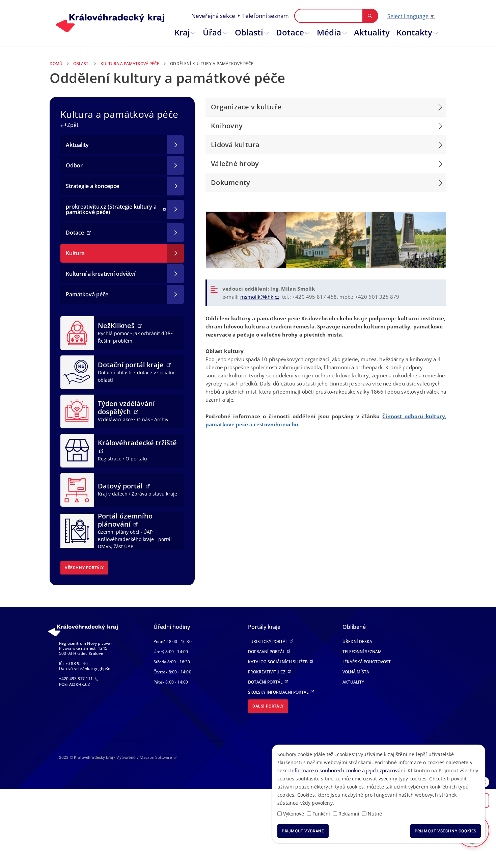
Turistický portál (268, 641)
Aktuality (372, 32)
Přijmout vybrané (303, 831)
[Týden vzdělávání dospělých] (77, 411)
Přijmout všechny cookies (445, 831)
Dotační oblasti (115, 372)
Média (329, 32)
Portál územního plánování (125, 520)
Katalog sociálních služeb (278, 662)
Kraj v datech (113, 493)
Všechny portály (84, 567)
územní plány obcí (118, 532)
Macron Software (156, 757)
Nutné (375, 813)
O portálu (136, 458)
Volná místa (355, 672)
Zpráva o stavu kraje (154, 493)
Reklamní (348, 813)
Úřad (212, 32)
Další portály (268, 706)
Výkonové (293, 813)
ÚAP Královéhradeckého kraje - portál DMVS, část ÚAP (135, 539)
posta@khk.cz (74, 684)
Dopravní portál (267, 652)
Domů (56, 63)
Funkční (321, 813)
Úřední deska (357, 641)
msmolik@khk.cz (259, 296)
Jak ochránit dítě (151, 333)
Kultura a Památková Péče (130, 63)
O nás (143, 419)
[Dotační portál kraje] (77, 371)
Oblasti (249, 32)
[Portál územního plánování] (77, 530)
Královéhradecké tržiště (137, 442)
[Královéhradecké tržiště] (77, 450)
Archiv (161, 419)
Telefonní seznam (265, 16)
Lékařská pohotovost (366, 662)
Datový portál (121, 485)
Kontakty (414, 32)
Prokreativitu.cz (267, 672)
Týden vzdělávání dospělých (126, 407)
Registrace (109, 458)
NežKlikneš (117, 325)
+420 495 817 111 (76, 679)
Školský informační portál (278, 692)
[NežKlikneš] (77, 332)
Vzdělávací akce (115, 419)
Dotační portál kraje (131, 364)
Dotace (290, 32)
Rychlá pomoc (113, 333)
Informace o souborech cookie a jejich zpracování (347, 770)
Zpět (72, 125)
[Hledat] (370, 15)
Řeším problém (115, 341)
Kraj (182, 32)
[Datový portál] (77, 489)
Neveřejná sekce (213, 16)
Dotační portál (265, 682)
